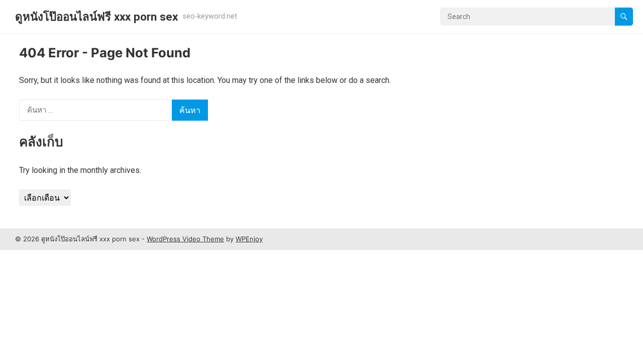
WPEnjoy (249, 239)
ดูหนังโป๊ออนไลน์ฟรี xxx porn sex (96, 16)
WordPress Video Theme (185, 239)
